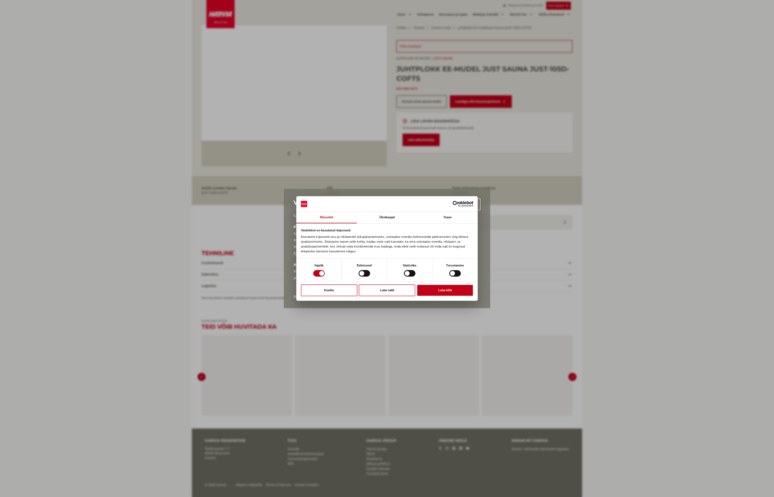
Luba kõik (445, 290)
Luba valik (387, 290)
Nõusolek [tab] (326, 217)
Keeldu (329, 290)
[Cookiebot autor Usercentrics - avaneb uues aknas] (455, 204)
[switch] (364, 273)
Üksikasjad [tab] (387, 217)
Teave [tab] (447, 217)
